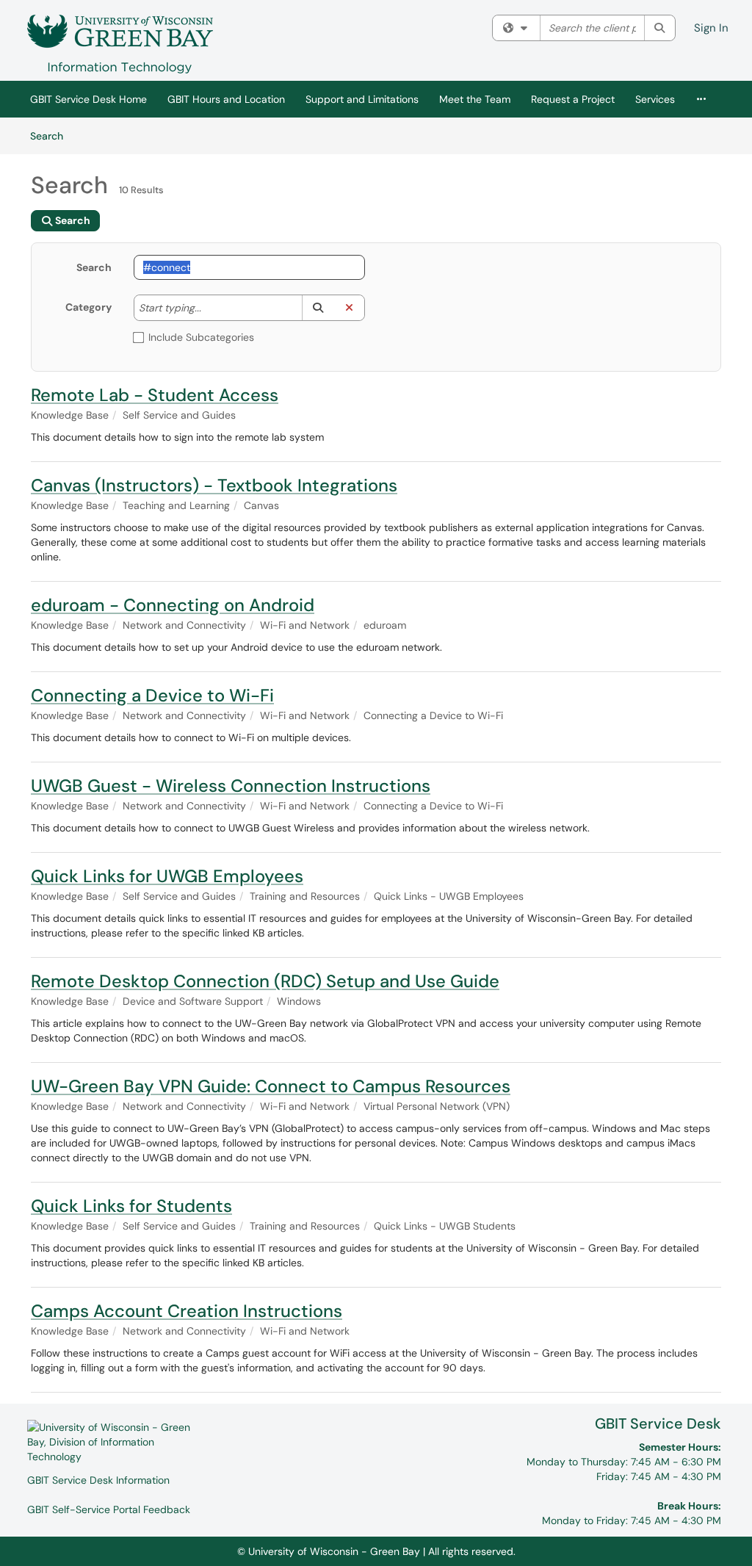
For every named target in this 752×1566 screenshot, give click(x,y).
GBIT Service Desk (658, 1423)
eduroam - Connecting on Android (172, 604)
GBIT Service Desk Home (88, 99)
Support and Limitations (362, 99)
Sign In (711, 28)
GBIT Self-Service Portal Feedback (108, 1509)
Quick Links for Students (131, 1205)
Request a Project (573, 99)
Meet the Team (474, 99)
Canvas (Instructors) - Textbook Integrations (214, 485)
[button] (317, 307)
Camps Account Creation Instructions (186, 1310)
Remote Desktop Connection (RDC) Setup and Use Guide (265, 981)
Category (88, 307)
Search (51, 135)
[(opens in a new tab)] (120, 44)
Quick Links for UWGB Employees (167, 876)
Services (655, 99)
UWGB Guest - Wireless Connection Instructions (230, 785)
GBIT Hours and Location (226, 99)
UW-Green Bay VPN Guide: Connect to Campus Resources (270, 1086)
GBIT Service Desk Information (98, 1480)
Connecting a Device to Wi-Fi (152, 695)
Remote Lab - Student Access (154, 394)
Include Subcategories (201, 337)
